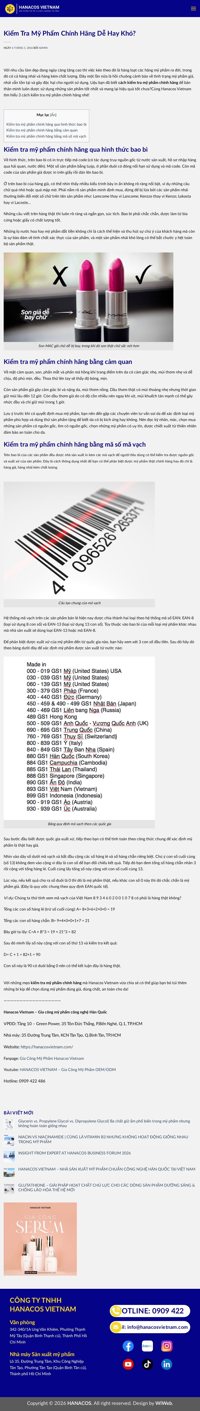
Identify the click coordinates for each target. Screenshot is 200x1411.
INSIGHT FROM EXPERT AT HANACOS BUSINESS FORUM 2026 (74, 1153)
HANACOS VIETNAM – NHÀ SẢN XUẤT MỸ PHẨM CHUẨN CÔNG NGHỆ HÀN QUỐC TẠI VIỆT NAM (106, 1169)
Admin (43, 48)
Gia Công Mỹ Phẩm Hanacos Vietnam (52, 1059)
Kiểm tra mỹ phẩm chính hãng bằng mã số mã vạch (46, 136)
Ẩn (53, 115)
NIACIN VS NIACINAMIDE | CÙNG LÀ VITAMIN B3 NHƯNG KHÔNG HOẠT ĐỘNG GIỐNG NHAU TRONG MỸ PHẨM (103, 1139)
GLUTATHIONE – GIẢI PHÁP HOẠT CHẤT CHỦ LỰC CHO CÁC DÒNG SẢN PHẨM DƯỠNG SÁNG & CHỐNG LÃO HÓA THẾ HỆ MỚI (106, 1187)
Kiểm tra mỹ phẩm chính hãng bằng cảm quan (42, 130)
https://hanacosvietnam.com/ (47, 1047)
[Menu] (193, 8)
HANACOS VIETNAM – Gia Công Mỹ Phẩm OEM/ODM (68, 1070)
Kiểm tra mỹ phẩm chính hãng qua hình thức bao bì (46, 124)
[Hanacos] (32, 8)
